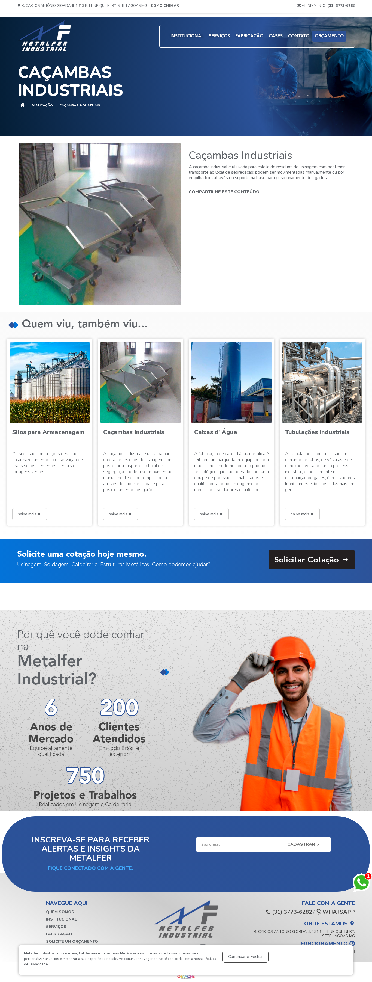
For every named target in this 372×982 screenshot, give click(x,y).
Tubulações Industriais (317, 432)
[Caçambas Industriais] (99, 223)
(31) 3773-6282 (341, 5)
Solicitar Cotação (307, 560)
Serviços (219, 36)
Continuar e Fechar (245, 957)
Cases (276, 36)
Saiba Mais (27, 514)
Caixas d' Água (215, 432)
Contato (298, 36)
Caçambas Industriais (79, 105)
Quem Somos (60, 912)
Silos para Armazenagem (48, 432)
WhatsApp (338, 912)
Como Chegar (165, 5)
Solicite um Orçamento (72, 941)
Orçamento (329, 36)
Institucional (186, 36)
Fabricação (249, 36)
